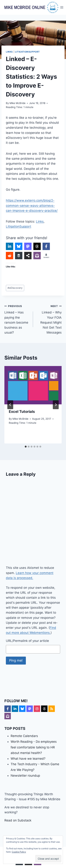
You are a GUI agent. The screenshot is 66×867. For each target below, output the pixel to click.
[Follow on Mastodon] (29, 708)
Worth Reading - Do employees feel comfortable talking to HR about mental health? (34, 747)
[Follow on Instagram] (37, 708)
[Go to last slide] (10, 404)
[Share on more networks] (28, 255)
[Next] (56, 404)
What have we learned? (28, 758)
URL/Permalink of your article (27, 641)
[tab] (26, 447)
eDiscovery (15, 287)
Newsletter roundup (25, 775)
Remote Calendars (24, 736)
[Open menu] (61, 7)
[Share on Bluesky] (18, 246)
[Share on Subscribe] (37, 255)
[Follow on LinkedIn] (15, 708)
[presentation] (33, 385)
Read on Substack (17, 820)
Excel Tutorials (22, 411)
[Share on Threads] (37, 246)
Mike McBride (17, 103)
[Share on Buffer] (18, 255)
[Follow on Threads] (44, 708)
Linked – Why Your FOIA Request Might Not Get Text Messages (51, 319)
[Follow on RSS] (51, 708)
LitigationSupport (27, 51)
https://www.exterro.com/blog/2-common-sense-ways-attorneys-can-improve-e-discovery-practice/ (32, 205)
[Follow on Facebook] (7, 708)
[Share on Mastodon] (28, 246)
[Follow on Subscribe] (7, 716)
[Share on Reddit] (9, 255)
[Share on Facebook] (46, 246)
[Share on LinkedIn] (9, 246)
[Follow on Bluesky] (22, 708)
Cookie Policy (19, 851)
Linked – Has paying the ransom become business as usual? (16, 319)
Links (9, 51)
